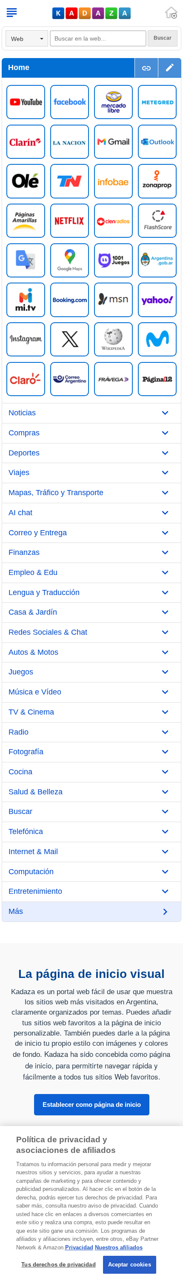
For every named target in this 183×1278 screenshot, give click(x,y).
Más (16, 911)
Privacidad (79, 1247)
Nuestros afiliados (119, 1247)
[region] (91, 1202)
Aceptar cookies (129, 1264)
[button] (169, 67)
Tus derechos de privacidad (58, 1264)
